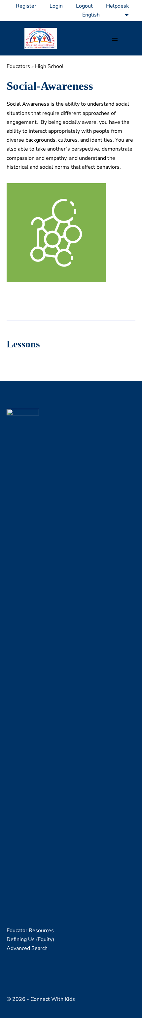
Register (26, 6)
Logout (84, 6)
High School (49, 66)
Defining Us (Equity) (30, 939)
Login (56, 6)
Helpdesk (117, 6)
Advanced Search (27, 948)
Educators (18, 66)
